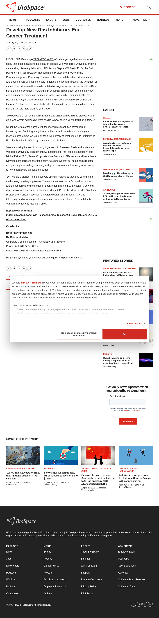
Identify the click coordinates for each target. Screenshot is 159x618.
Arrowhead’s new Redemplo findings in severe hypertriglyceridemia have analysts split (117, 147)
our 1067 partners (31, 282)
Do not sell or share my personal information (79, 334)
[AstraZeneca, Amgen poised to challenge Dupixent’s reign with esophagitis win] (136, 455)
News (13, 20)
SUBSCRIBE (127, 7)
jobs (55, 257)
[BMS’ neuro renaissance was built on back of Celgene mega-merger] (146, 274)
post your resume (72, 257)
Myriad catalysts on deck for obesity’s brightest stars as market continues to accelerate (118, 360)
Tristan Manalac (110, 154)
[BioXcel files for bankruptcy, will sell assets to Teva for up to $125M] (61, 455)
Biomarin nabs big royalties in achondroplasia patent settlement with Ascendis (118, 124)
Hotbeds (103, 20)
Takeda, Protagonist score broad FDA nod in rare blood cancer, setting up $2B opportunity (119, 196)
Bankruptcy (51, 468)
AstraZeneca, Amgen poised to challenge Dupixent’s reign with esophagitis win (135, 478)
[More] (18, 20)
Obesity (107, 354)
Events (51, 20)
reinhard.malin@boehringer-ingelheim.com (37, 250)
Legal (106, 118)
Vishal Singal (108, 345)
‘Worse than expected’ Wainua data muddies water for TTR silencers (22, 475)
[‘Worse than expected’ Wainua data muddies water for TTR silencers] (23, 455)
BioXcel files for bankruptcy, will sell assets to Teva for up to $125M (61, 475)
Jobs (66, 20)
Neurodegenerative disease (119, 268)
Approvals (109, 190)
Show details (134, 323)
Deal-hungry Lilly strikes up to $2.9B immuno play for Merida (118, 174)
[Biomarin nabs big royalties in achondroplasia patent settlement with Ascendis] (146, 124)
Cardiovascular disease (117, 139)
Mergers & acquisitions (117, 169)
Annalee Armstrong (111, 130)
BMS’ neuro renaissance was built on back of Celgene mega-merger (118, 275)
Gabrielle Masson (13, 485)
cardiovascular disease (20, 468)
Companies (83, 20)
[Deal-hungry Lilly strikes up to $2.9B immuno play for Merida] (146, 175)
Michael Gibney (109, 367)
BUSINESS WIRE (44, 59)
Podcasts (33, 20)
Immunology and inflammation (128, 469)
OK (125, 334)
